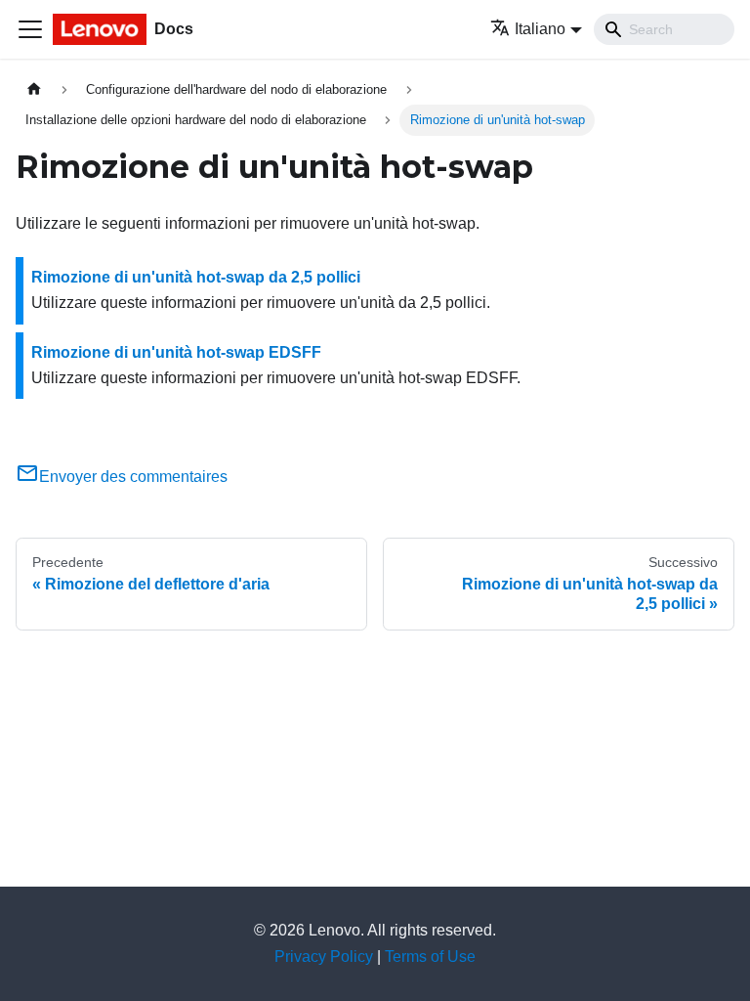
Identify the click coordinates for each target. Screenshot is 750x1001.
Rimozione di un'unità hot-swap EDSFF (176, 352)
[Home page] (34, 89)
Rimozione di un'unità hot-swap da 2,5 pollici (195, 277)
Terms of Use (430, 956)
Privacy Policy (323, 956)
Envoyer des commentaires (133, 476)
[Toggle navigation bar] (30, 29)
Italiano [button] (540, 29)
